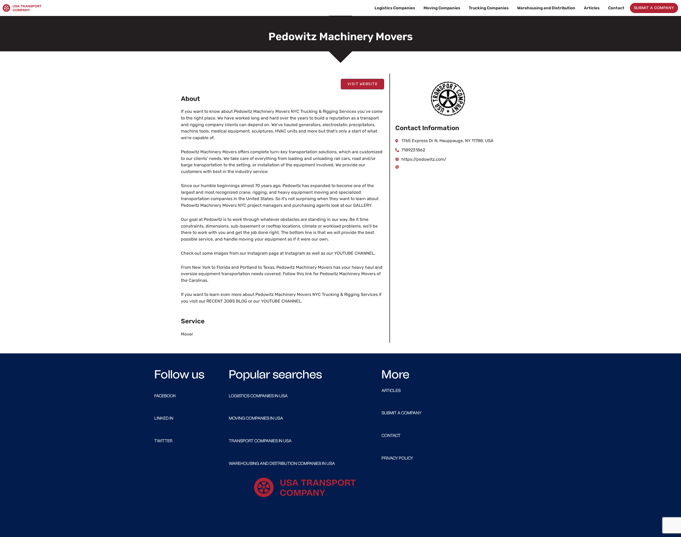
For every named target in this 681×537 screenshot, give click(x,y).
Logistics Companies (395, 8)
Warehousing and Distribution (546, 8)
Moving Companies (441, 8)
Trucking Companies (489, 8)
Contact (616, 8)
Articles (592, 8)
